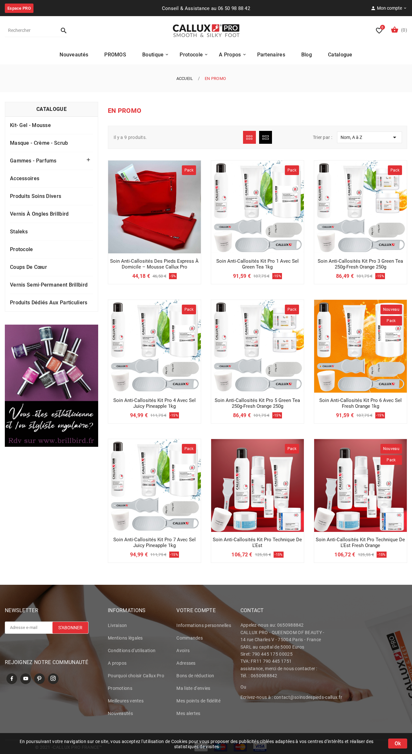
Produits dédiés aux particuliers (49, 302)
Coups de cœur (28, 267)
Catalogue (51, 109)
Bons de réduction (195, 675)
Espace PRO (19, 8)
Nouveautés (120, 713)
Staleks (19, 232)
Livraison (117, 625)
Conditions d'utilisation (131, 650)
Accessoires (24, 178)
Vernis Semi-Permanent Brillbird (49, 285)
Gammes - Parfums (33, 161)
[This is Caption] (51, 386)
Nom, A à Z (369, 137)
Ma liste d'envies (193, 688)
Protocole (21, 249)
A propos (117, 663)
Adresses (185, 663)
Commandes (189, 638)
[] (60, 30)
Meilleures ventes (126, 700)
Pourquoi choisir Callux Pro (136, 675)
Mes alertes (188, 713)
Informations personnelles (203, 625)
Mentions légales (125, 638)
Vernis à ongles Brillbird (39, 214)
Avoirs (183, 650)
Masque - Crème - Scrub (39, 143)
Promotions (120, 688)
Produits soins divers (35, 196)
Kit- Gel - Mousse (30, 125)
